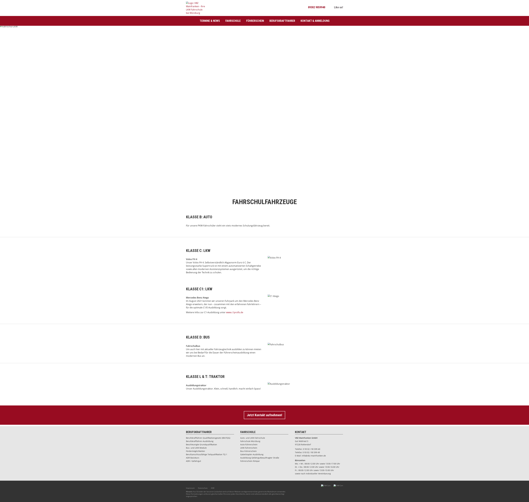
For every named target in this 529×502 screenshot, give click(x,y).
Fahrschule (233, 20)
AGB (212, 488)
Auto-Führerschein (248, 444)
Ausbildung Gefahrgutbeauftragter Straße (259, 457)
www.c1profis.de (234, 312)
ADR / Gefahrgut (193, 461)
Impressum (190, 488)
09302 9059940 (316, 7)
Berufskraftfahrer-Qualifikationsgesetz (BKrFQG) (208, 438)
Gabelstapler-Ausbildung (251, 454)
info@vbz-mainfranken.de (314, 455)
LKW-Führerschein (248, 447)
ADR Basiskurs (192, 457)
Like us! (338, 7)
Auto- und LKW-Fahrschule (252, 438)
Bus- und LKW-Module (196, 447)
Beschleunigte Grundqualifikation (201, 444)
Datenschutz (203, 488)
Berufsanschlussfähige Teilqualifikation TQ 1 (206, 454)
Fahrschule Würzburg (250, 441)
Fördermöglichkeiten (195, 451)
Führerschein (255, 20)
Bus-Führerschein (248, 451)
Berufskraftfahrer (282, 20)
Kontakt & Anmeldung (315, 20)
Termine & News (210, 20)
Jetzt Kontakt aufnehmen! (264, 415)
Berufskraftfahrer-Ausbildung (199, 441)
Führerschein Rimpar (250, 461)
